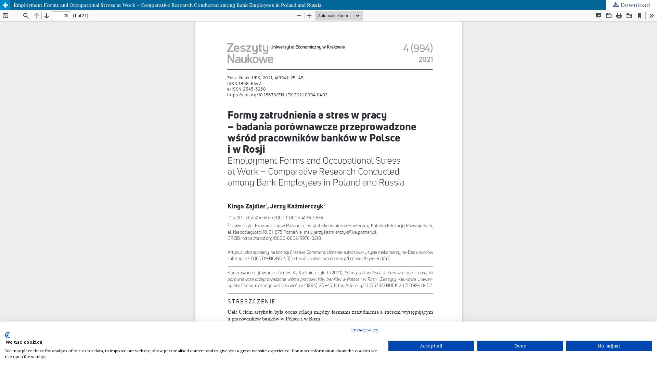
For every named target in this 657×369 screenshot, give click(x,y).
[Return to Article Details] (5, 5)
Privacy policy (364, 329)
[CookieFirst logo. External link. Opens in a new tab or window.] (7, 335)
